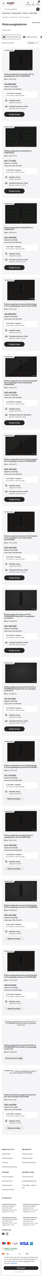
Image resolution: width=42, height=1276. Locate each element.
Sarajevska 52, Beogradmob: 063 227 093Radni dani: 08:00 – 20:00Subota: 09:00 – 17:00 (9, 1208)
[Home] (11, 3)
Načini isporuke (7, 1181)
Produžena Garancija (29, 1162)
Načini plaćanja (7, 1185)
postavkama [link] (13, 1263)
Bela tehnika (6, 13)
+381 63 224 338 (27, 1177)
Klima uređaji (33, 13)
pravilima (26, 1261)
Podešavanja (21, 1272)
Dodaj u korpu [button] (14, 114)
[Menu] (3, 3)
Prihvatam (21, 1268)
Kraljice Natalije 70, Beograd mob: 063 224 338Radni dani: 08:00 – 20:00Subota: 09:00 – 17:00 (9, 1221)
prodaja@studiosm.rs (29, 1181)
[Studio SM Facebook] (3, 1234)
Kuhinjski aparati (16, 13)
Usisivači (25, 13)
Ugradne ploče (14, 17)
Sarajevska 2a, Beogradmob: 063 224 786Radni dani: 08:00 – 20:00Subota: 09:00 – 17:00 (31, 1208)
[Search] (38, 9)
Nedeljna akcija (27, 1158)
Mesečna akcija (27, 1154)
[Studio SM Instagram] (7, 1234)
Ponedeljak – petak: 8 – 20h (30, 1186)
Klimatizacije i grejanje (9, 1167)
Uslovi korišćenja (7, 1177)
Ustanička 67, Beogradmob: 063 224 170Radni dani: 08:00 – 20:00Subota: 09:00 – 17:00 (30, 1221)
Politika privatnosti (8, 1189)
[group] (11, 37)
